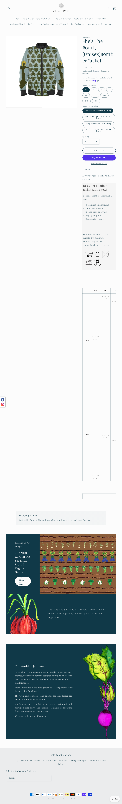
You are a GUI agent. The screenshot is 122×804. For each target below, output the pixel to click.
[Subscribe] (48, 778)
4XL (95, 101)
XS (86, 90)
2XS (104, 95)
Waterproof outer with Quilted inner (98, 117)
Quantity (85, 137)
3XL (86, 101)
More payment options (99, 163)
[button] (9, 8)
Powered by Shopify (69, 799)
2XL (95, 95)
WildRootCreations (57, 799)
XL (86, 95)
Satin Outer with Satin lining (98, 111)
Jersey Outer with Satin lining (98, 124)
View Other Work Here (21, 581)
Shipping (96, 71)
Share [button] (87, 169)
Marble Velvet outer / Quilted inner (99, 130)
